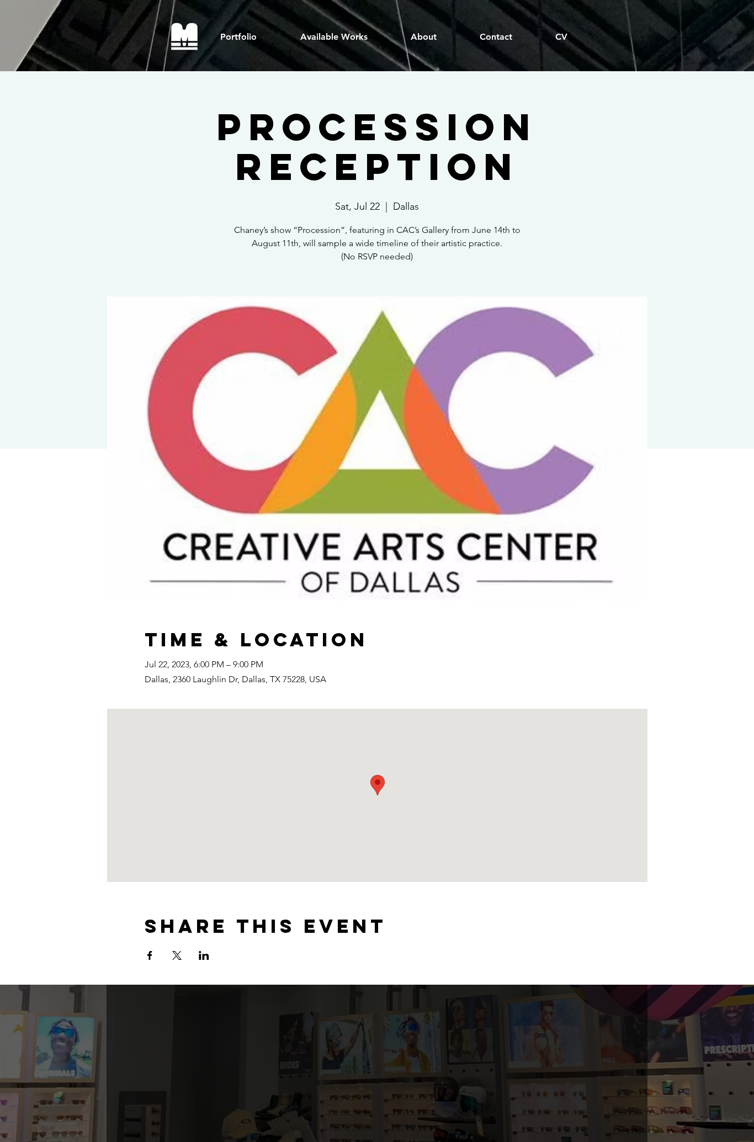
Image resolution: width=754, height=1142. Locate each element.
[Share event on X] (177, 955)
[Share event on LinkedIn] (204, 955)
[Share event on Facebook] (150, 955)
